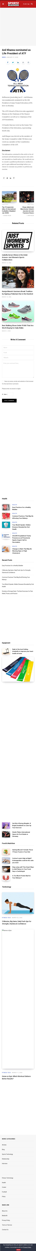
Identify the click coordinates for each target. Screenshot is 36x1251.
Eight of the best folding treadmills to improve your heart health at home (22, 651)
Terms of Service (7, 1225)
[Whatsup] (23, 62)
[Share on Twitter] (13, 62)
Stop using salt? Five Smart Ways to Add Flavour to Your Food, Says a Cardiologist (23, 869)
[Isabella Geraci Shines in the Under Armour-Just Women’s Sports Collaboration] (18, 240)
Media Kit (4, 1215)
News (4, 57)
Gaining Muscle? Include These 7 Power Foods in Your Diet (22, 851)
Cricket (4, 1187)
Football (4, 1192)
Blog (3, 1149)
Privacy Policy (6, 1220)
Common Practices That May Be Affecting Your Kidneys (22, 517)
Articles (4, 1145)
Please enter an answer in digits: (11, 388)
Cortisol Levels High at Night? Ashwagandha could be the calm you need (23, 860)
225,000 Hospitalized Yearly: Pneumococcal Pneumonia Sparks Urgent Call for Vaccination (21, 539)
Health (14, 504)
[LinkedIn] (18, 62)
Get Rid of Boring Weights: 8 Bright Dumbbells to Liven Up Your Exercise (21, 826)
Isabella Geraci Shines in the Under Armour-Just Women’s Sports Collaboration (15, 257)
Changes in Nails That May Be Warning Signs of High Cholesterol (22, 551)
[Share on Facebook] (8, 62)
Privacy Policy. (27, 1247)
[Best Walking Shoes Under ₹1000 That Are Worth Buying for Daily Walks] (18, 311)
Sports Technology (7, 1154)
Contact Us (5, 1229)
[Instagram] (28, 62)
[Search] (31, 4)
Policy (3, 1196)
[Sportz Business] (13, 4)
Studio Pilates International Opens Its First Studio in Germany (21, 834)
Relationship (5, 1159)
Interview (4, 1163)
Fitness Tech (6, 917)
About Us (4, 1211)
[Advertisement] (18, 26)
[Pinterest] (13, 178)
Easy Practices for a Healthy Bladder (21, 508)
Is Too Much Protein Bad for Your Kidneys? (21, 877)
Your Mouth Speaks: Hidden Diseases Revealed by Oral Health (21, 527)
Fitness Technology (7, 1178)
